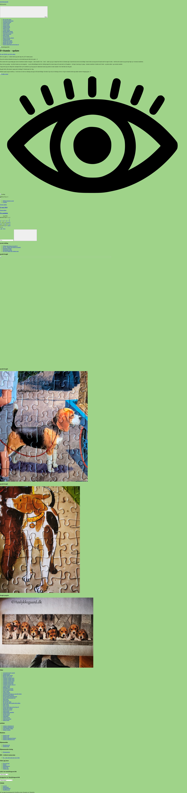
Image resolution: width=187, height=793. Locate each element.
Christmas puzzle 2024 (8, 682)
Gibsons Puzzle (6, 39)
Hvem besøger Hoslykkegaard (10, 696)
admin (13, 54)
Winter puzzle (6, 28)
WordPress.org (6, 789)
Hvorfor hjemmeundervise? (9, 698)
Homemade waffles (7, 250)
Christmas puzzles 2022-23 (9, 684)
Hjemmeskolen (6, 752)
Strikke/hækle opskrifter (8, 712)
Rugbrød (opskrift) (7, 248)
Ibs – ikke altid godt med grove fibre (11, 757)
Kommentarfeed (6, 788)
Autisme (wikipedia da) (8, 726)
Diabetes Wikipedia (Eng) (9, 739)
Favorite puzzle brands (8, 21)
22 (9, 224)
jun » (4, 228)
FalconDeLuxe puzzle (8, 32)
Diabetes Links (6, 687)
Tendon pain (6, 768)
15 (9, 222)
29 (9, 225)
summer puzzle (6, 26)
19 (5, 224)
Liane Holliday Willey (8, 728)
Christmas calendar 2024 (8, 680)
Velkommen (5, 716)
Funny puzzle (6, 691)
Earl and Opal (6, 763)
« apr (1, 228)
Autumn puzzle (6, 27)
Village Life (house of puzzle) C (10, 246)
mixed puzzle (6, 700)
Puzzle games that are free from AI (11, 44)
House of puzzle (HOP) (8, 38)
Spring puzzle (6, 24)
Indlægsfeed (6, 787)
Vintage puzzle (6, 23)
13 (6, 222)
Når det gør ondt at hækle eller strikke (11, 703)
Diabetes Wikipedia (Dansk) (9, 738)
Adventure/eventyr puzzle (9, 672)
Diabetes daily (6, 735)
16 (0, 224)
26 (5, 225)
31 (2, 227)
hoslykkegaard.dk (4, 1)
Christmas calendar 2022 (8, 679)
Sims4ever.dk (6, 746)
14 (8, 222)
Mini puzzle (5, 699)
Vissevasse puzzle (7, 34)
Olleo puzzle (6, 704)
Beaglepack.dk (6, 745)
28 (8, 225)
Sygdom (5, 202)
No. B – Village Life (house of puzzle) (12, 247)
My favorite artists (7, 19)
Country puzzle (6, 30)
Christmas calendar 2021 (8, 678)
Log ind (5, 785)
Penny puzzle (6, 35)
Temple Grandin (6, 730)
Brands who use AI (7, 43)
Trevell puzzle (6, 36)
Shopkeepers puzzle (7, 40)
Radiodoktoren (6, 766)
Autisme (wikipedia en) (8, 727)
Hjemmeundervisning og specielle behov (12, 694)
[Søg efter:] (7, 240)
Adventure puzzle (7, 22)
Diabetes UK (6, 736)
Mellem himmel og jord (8, 201)
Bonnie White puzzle (8, 31)
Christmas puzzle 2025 (8, 683)
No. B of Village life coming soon (11, 251)
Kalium (4, 764)
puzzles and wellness (8, 42)
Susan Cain (5, 767)
